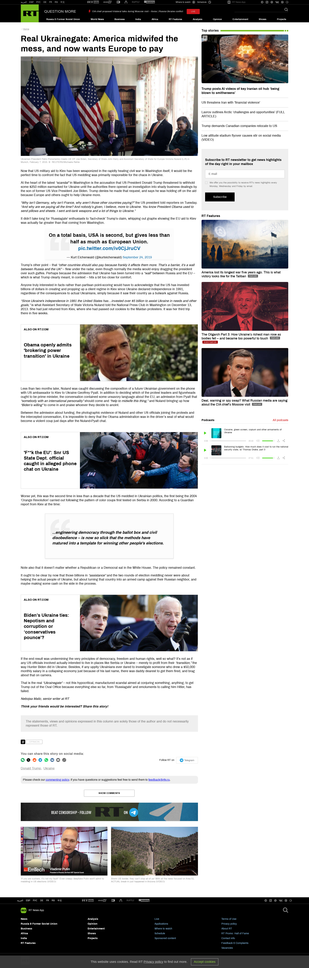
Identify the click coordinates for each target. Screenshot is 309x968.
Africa (155, 19)
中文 (62, 2)
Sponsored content (165, 938)
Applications (161, 923)
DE (44, 2)
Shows (262, 19)
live (193, 11)
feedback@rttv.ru (159, 779)
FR (50, 2)
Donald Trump (31, 768)
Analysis (197, 19)
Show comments (109, 793)
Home (26, 29)
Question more (60, 11)
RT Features (175, 19)
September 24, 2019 (137, 257)
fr (47, 900)
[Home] (30, 13)
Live (156, 919)
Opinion (217, 19)
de (41, 900)
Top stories (210, 30)
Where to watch (163, 928)
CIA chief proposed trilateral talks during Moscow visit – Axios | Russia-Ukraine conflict (137, 11)
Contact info (228, 938)
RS (56, 2)
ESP (31, 2)
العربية (24, 2)
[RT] (93, 2)
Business (119, 19)
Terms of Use (228, 919)
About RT (226, 928)
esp (28, 900)
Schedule (159, 933)
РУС (38, 2)
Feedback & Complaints (234, 943)
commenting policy (57, 779)
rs (53, 900)
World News (97, 19)
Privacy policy (229, 923)
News (24, 919)
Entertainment (240, 19)
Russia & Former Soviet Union (63, 19)
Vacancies (227, 948)
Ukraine (49, 768)
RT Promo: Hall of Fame (235, 933)
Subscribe (220, 197)
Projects (281, 19)
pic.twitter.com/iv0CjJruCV (109, 248)
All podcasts (280, 420)
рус (35, 900)
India (138, 19)
